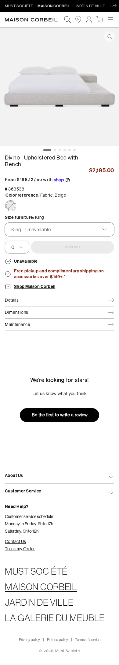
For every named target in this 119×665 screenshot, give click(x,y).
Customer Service (23, 491)
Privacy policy (29, 639)
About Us (14, 475)
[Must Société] (34, 20)
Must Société (67, 651)
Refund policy (57, 639)
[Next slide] (116, 6)
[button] (110, 19)
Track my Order (20, 549)
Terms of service (87, 639)
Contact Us (15, 541)
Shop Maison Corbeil (34, 287)
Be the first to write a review (60, 415)
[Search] (67, 20)
